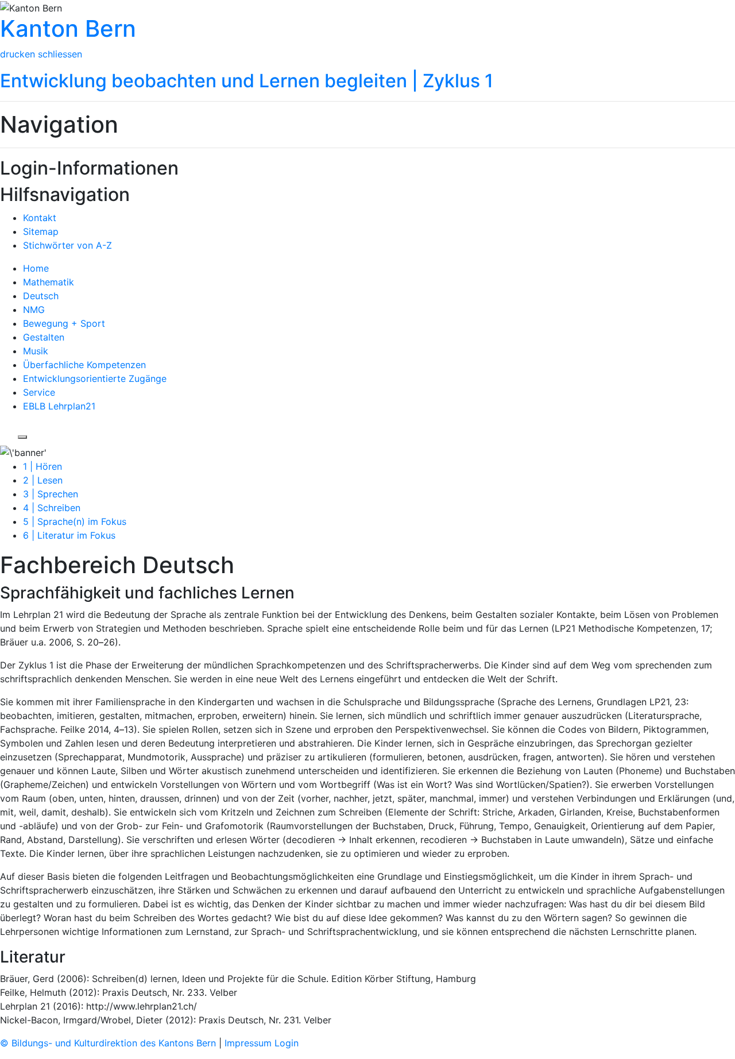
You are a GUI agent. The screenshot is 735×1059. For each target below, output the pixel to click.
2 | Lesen (43, 480)
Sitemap (41, 231)
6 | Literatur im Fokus (69, 535)
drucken (17, 54)
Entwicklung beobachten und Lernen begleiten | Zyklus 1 (246, 80)
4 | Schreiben (51, 507)
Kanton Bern (68, 28)
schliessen (60, 54)
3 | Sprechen (50, 494)
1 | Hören (42, 466)
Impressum (249, 1043)
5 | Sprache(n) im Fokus (74, 521)
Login (286, 1043)
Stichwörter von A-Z (67, 245)
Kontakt (39, 217)
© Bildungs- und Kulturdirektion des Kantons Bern (109, 1043)
